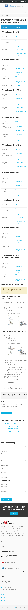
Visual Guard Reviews (3, 596)
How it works (4, 451)
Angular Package (19, 85)
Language (22, 1)
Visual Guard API (11, 425)
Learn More (4, 537)
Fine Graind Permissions (6, 463)
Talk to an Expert (6, 499)
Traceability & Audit (5, 465)
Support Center (15, 1)
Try (13, 513)
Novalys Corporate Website (11, 555)
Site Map (3, 546)
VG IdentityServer (19, 49)
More (26, 571)
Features (3, 446)
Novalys (13, 607)
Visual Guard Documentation (11, 423)
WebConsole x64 (19, 40)
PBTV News (7, 567)
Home (2, 15)
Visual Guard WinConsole (13, 426)
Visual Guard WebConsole (13, 428)
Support (6, 15)
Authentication (4, 460)
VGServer (9, 429)
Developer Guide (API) (5, 484)
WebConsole (4, 474)
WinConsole (18, 36)
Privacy (2, 544)
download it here (10, 305)
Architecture (3, 453)
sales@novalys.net (7, 591)
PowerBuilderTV (8, 561)
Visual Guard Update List (13, 431)
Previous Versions (7, 413)
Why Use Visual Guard (5, 449)
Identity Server (4, 477)
